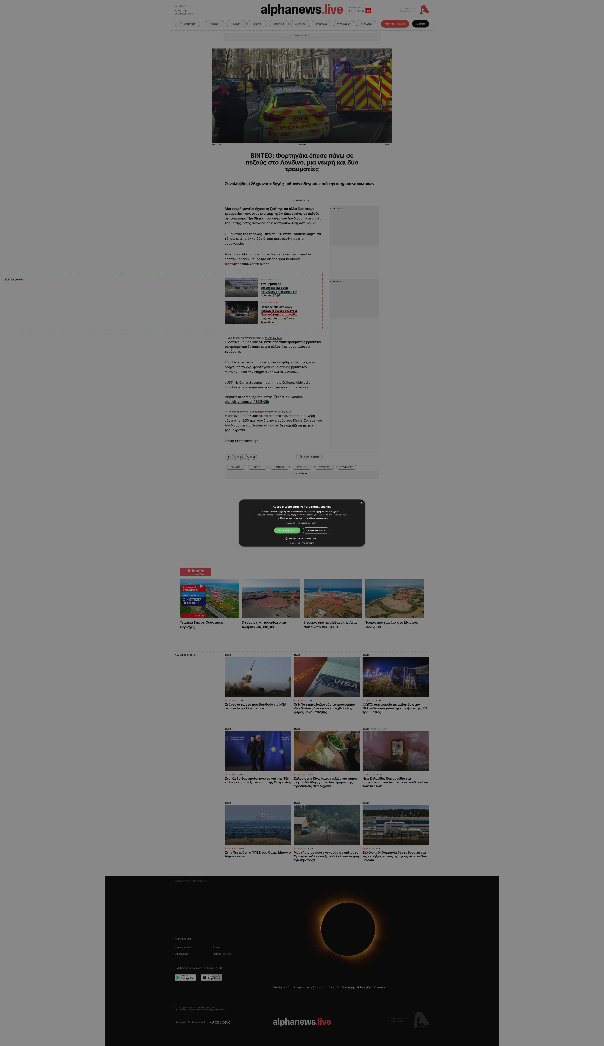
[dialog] (302, 522)
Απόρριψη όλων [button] (316, 530)
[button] (302, 523)
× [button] (361, 503)
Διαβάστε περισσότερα (317, 518)
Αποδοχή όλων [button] (287, 530)
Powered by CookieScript (302, 543)
